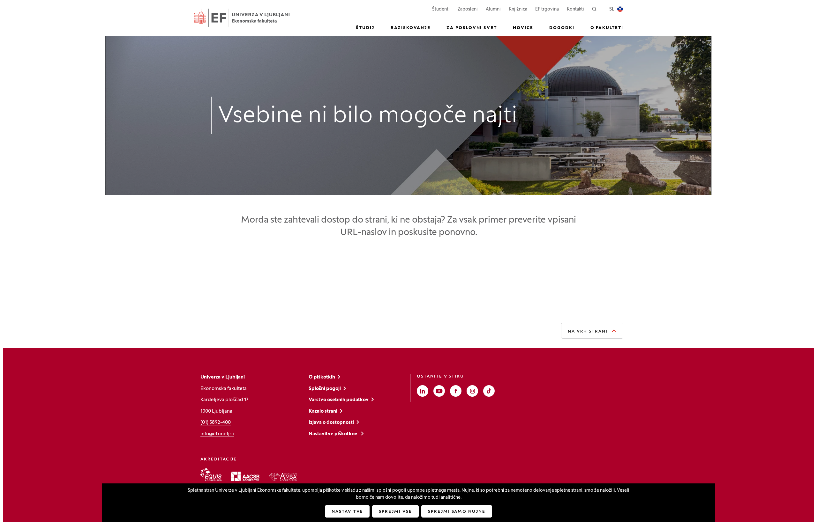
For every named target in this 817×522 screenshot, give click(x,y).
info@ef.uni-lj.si (217, 434)
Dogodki (561, 28)
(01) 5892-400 (215, 422)
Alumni (493, 9)
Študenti (441, 9)
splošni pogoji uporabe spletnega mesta (418, 491)
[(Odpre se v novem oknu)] (210, 474)
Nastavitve (347, 512)
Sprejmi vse (395, 512)
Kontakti (575, 9)
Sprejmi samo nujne (456, 512)
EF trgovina (547, 9)
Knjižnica (518, 9)
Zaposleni (468, 9)
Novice (523, 28)
